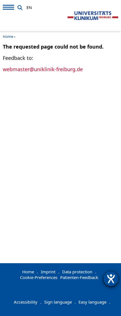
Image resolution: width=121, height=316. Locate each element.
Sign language (60, 302)
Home (8, 36)
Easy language (94, 302)
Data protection (79, 271)
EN (29, 6)
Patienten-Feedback (79, 277)
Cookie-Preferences (38, 277)
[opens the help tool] (111, 278)
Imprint (50, 271)
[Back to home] (93, 16)
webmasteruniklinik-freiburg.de (43, 69)
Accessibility (27, 302)
